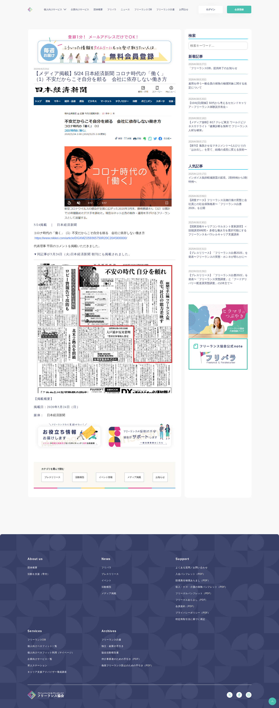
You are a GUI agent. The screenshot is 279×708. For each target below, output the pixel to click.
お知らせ (160, 477)
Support (182, 559)
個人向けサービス (53, 9)
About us (35, 559)
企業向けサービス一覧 (40, 659)
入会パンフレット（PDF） (190, 574)
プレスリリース (52, 477)
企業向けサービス (80, 9)
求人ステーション (37, 665)
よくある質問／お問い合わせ (191, 567)
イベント (106, 580)
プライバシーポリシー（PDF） (193, 612)
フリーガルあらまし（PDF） (192, 600)
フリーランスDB (37, 639)
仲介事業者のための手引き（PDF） (121, 659)
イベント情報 (106, 477)
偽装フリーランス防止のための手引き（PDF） (127, 665)
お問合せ (183, 9)
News (106, 559)
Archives (109, 631)
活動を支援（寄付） (39, 574)
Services (35, 631)
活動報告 (79, 477)
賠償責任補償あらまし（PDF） (193, 580)
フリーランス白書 (165, 9)
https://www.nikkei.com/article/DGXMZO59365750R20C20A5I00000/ (81, 238)
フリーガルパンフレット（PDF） (194, 593)
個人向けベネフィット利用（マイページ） (51, 652)
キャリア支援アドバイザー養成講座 (47, 672)
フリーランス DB (143, 9)
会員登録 (239, 9)
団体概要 (98, 9)
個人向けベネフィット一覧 (42, 646)
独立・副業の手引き (113, 646)
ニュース (125, 9)
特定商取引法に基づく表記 (190, 619)
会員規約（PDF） (185, 606)
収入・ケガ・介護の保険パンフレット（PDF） (201, 587)
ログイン (210, 9)
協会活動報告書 (110, 652)
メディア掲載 (134, 477)
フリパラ (111, 9)
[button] (272, 701)
